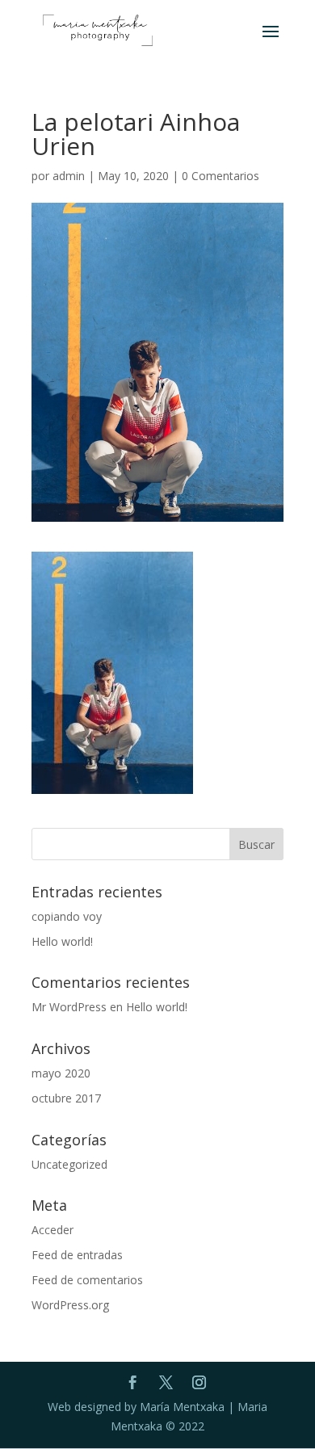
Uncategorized (69, 1164)
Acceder (53, 1229)
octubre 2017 (66, 1098)
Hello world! (62, 941)
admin (68, 175)
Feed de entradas (77, 1254)
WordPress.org (70, 1304)
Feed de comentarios (87, 1279)
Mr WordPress (69, 1006)
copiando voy (67, 916)
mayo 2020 (61, 1073)
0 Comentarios (220, 175)
